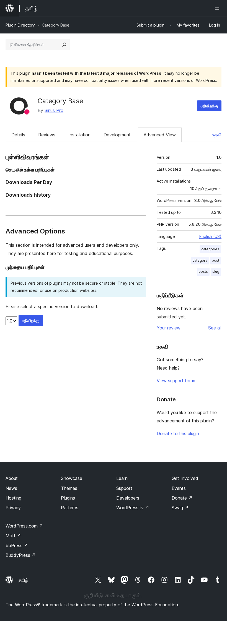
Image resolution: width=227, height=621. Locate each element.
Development (117, 134)
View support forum (177, 380)
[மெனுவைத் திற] (218, 8)
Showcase (71, 478)
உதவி (216, 134)
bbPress (17, 545)
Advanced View (160, 134)
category (199, 260)
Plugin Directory (20, 25)
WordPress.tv (132, 507)
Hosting (13, 498)
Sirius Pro (54, 110)
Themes (69, 488)
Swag (180, 507)
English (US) (210, 236)
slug (215, 271)
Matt (13, 535)
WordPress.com (24, 526)
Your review (168, 328)
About (12, 478)
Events (179, 488)
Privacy (13, 507)
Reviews (46, 134)
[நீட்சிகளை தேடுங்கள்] (64, 44)
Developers (127, 498)
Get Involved (185, 478)
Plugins (68, 498)
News (11, 488)
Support (124, 488)
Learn (122, 478)
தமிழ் (23, 580)
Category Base (60, 101)
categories (210, 249)
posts (203, 271)
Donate (182, 498)
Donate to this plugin (178, 433)
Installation (79, 134)
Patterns (69, 507)
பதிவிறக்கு (209, 105)
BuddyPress (21, 555)
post (215, 260)
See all (214, 328)
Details (18, 134)
